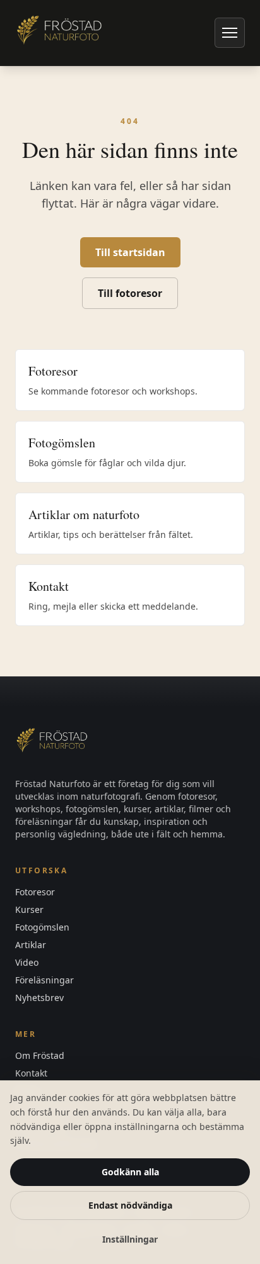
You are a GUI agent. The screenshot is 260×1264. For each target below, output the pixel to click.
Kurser (29, 909)
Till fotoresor (130, 293)
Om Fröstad (39, 1055)
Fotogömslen (42, 927)
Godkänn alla (130, 1172)
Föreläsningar (44, 980)
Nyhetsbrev (39, 998)
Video (26, 962)
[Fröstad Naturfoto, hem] (60, 33)
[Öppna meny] (230, 33)
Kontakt (31, 1073)
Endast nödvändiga (130, 1205)
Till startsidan (130, 252)
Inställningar (130, 1239)
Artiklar (30, 945)
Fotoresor (35, 892)
